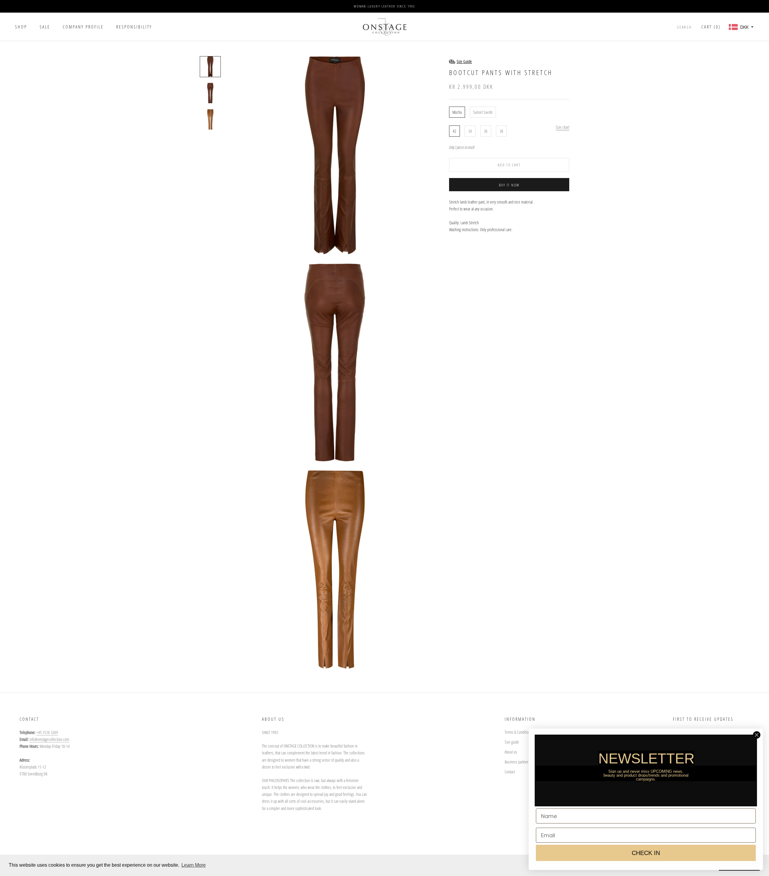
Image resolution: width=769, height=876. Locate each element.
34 (470, 131)
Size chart (562, 127)
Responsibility (134, 27)
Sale (45, 27)
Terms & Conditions (518, 732)
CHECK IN (646, 853)
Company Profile (83, 27)
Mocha (457, 112)
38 (501, 131)
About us (511, 752)
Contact (510, 772)
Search (684, 27)
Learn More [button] (193, 865)
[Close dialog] (757, 735)
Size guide (512, 742)
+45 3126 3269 (47, 732)
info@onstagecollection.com (49, 739)
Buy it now (509, 185)
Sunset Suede (483, 112)
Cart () (711, 27)
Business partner (516, 762)
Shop (21, 27)
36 (486, 131)
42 (454, 131)
